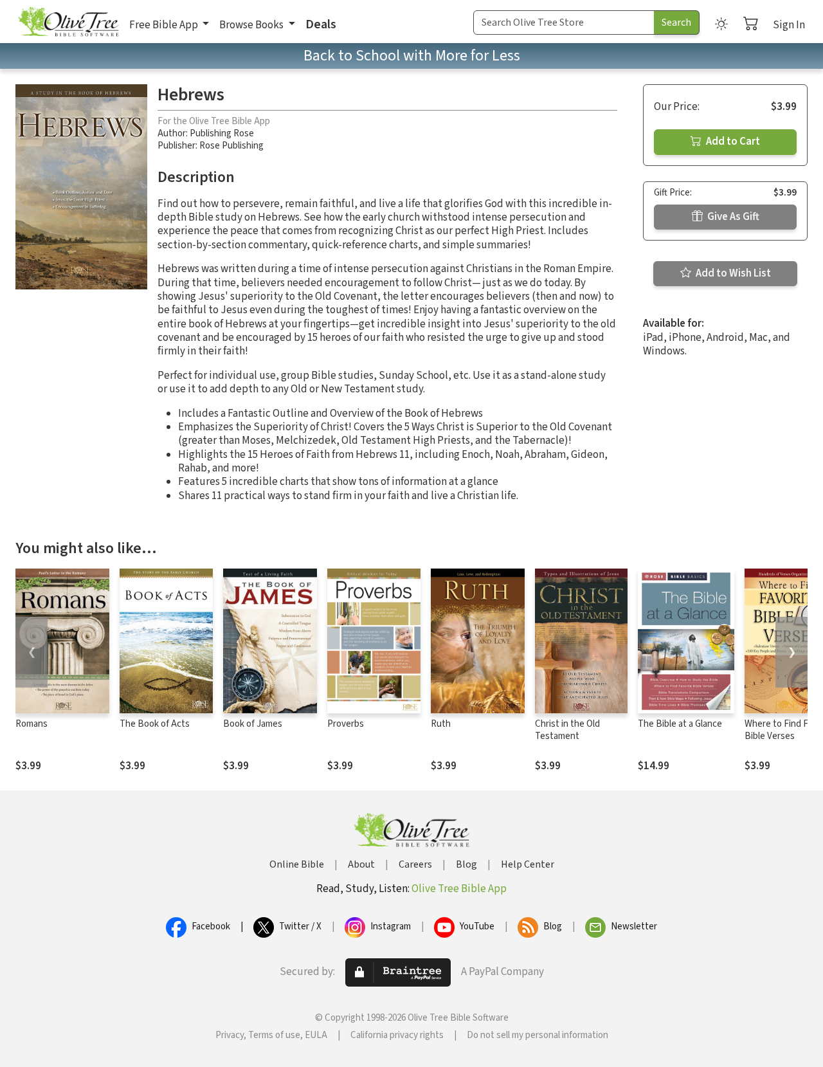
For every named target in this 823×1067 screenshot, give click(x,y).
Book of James (252, 724)
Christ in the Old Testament (567, 730)
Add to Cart (732, 141)
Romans (31, 724)
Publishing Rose (222, 133)
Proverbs (345, 724)
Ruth (441, 724)
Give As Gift (732, 216)
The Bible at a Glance (680, 724)
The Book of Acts (155, 724)
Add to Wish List (732, 273)
